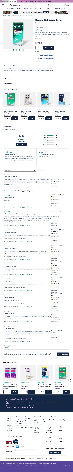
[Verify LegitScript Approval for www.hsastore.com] (16, 442)
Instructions (8, 83)
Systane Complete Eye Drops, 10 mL (27, 385)
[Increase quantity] (41, 47)
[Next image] (26, 50)
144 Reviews (64, 382)
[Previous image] (11, 50)
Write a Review (21, 144)
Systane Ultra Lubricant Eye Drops (10, 112)
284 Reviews (13, 109)
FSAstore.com (5, 1)
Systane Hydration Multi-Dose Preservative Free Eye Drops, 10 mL (62, 112)
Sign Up (62, 402)
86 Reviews (30, 109)
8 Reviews (12, 382)
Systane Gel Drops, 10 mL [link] (27, 15)
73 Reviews (29, 382)
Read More (38, 38)
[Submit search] (48, 5)
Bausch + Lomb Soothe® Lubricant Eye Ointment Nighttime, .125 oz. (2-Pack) (10, 385)
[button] (11, 99)
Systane (42, 22)
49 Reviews (45, 30)
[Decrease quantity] (37, 47)
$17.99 (38, 43)
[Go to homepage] (15, 5)
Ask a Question (63, 354)
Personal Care (6, 15)
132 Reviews (47, 109)
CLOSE (67, 470)
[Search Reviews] (35, 170)
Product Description (10, 66)
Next (6, 347)
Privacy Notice (53, 463)
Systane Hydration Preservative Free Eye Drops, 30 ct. (44, 112)
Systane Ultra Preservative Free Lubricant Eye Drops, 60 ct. (62, 385)
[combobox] (36, 5)
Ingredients (7, 78)
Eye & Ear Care (15, 15)
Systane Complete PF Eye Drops (27, 112)
